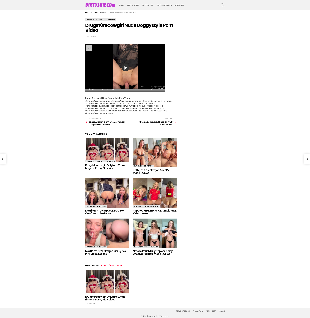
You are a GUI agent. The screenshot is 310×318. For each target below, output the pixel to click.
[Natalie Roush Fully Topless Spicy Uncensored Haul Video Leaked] (155, 233)
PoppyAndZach (151, 206)
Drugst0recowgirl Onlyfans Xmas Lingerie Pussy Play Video (105, 166)
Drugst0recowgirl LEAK (98, 101)
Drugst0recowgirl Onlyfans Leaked (104, 103)
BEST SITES (179, 5)
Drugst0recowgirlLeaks (126, 108)
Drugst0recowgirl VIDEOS (125, 106)
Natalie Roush (140, 247)
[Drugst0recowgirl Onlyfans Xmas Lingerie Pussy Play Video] (107, 150)
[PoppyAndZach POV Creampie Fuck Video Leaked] (155, 193)
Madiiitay (90, 206)
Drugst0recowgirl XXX (151, 106)
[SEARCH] (223, 5)
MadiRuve (90, 247)
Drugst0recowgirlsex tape (153, 111)
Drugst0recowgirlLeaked (99, 108)
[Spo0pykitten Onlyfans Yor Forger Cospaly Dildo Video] (3, 159)
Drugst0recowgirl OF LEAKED (127, 101)
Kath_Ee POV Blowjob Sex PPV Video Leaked (151, 171)
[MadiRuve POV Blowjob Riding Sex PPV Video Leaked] (107, 233)
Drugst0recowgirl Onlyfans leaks (142, 103)
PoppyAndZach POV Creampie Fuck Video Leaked (154, 212)
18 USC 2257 (211, 311)
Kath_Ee (138, 166)
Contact (221, 311)
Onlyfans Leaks (164, 5)
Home (121, 5)
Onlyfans (111, 161)
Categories (147, 5)
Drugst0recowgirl (95, 161)
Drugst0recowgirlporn (126, 111)
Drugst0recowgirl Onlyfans (158, 101)
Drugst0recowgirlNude (152, 108)
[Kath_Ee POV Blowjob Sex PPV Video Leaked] (155, 152)
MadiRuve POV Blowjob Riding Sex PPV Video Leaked (105, 252)
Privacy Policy (198, 311)
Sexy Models (133, 5)
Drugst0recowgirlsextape (100, 113)
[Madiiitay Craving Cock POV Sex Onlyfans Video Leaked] (107, 193)
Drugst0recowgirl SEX (98, 106)
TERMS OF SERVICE (183, 311)
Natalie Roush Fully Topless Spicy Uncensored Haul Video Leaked (153, 252)
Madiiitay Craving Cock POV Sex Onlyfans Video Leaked (104, 212)
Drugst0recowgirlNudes (99, 111)
